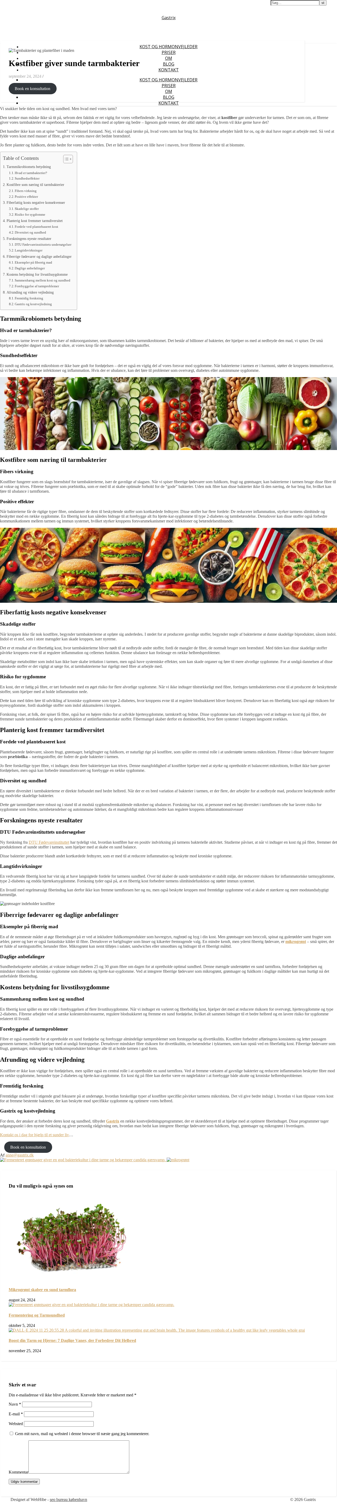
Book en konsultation (32, 88)
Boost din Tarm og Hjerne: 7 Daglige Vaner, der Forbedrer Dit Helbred (72, 1340)
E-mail (16, 1414)
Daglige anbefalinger (30, 268)
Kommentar (18, 1472)
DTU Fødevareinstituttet (49, 842)
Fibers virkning (26, 191)
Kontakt (168, 70)
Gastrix (169, 18)
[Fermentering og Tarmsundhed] (83, 1160)
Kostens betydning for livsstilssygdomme (37, 274)
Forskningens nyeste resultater (29, 238)
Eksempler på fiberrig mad (33, 262)
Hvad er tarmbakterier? (31, 173)
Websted (16, 1423)
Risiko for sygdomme (30, 214)
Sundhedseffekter (27, 178)
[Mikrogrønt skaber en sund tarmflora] (178, 1160)
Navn (15, 1404)
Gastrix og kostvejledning (33, 304)
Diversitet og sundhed (30, 232)
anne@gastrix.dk (20, 1155)
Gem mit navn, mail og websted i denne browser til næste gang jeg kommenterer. (82, 1433)
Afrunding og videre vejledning (30, 292)
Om (168, 58)
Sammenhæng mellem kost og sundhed (42, 280)
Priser (169, 52)
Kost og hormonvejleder (168, 47)
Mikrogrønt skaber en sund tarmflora (42, 1289)
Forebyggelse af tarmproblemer (37, 286)
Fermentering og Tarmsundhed (37, 1315)
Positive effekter (26, 197)
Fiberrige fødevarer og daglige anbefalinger (39, 256)
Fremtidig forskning (29, 298)
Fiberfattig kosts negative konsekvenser (36, 202)
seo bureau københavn (68, 1499)
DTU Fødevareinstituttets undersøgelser (43, 244)
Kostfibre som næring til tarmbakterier (35, 184)
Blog (168, 64)
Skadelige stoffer (27, 209)
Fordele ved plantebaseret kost (36, 227)
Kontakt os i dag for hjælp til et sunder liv (34, 1135)
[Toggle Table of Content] (65, 159)
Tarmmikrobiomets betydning (29, 167)
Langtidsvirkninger (28, 250)
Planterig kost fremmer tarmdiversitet (35, 221)
